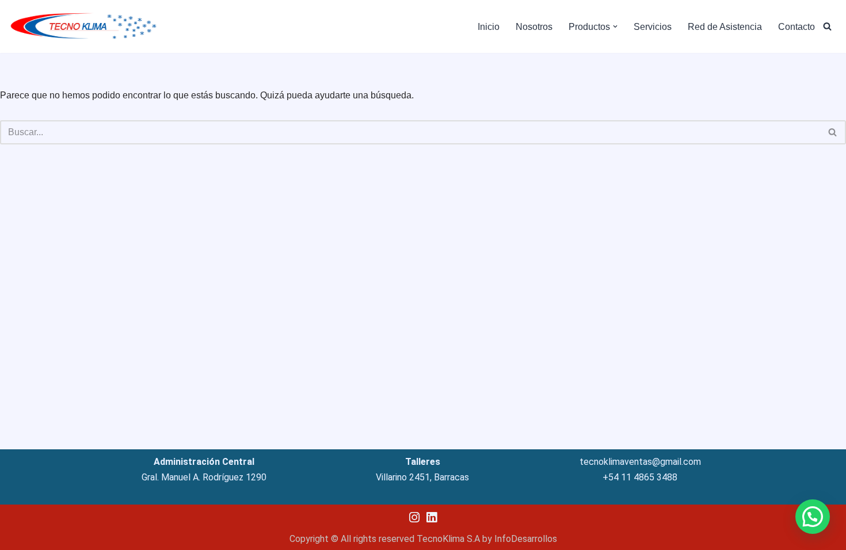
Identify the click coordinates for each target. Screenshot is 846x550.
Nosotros (534, 27)
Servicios (653, 27)
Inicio (489, 27)
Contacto (796, 27)
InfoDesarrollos (525, 538)
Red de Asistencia (725, 27)
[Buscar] (827, 26)
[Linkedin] (432, 517)
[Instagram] (414, 517)
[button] (615, 26)
